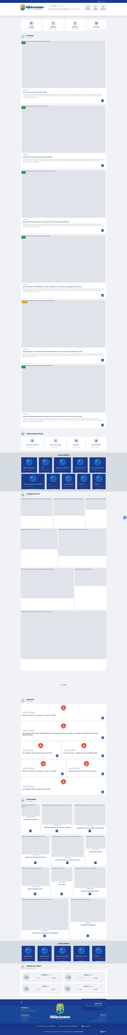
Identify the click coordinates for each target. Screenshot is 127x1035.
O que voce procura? (53, 9)
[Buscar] (78, 9)
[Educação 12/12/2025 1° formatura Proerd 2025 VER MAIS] (39, 548)
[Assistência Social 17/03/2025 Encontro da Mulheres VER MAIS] (90, 589)
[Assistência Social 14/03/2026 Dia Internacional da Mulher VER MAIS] (96, 513)
